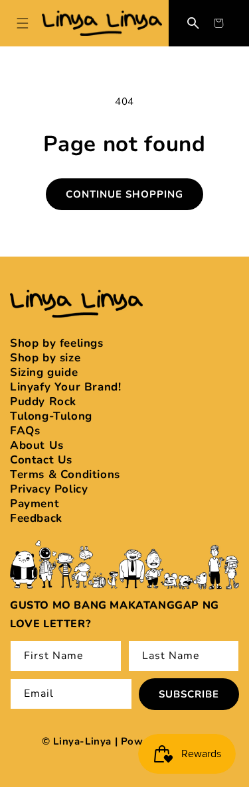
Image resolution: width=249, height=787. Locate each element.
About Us (37, 445)
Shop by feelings (57, 343)
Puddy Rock (43, 401)
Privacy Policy (49, 489)
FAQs (25, 430)
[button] (218, 23)
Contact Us (41, 459)
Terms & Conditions (65, 474)
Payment (34, 503)
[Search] (193, 23)
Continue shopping (124, 194)
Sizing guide (44, 372)
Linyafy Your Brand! (65, 387)
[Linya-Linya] (102, 23)
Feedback (36, 518)
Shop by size (45, 357)
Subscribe (189, 694)
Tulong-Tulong (51, 416)
